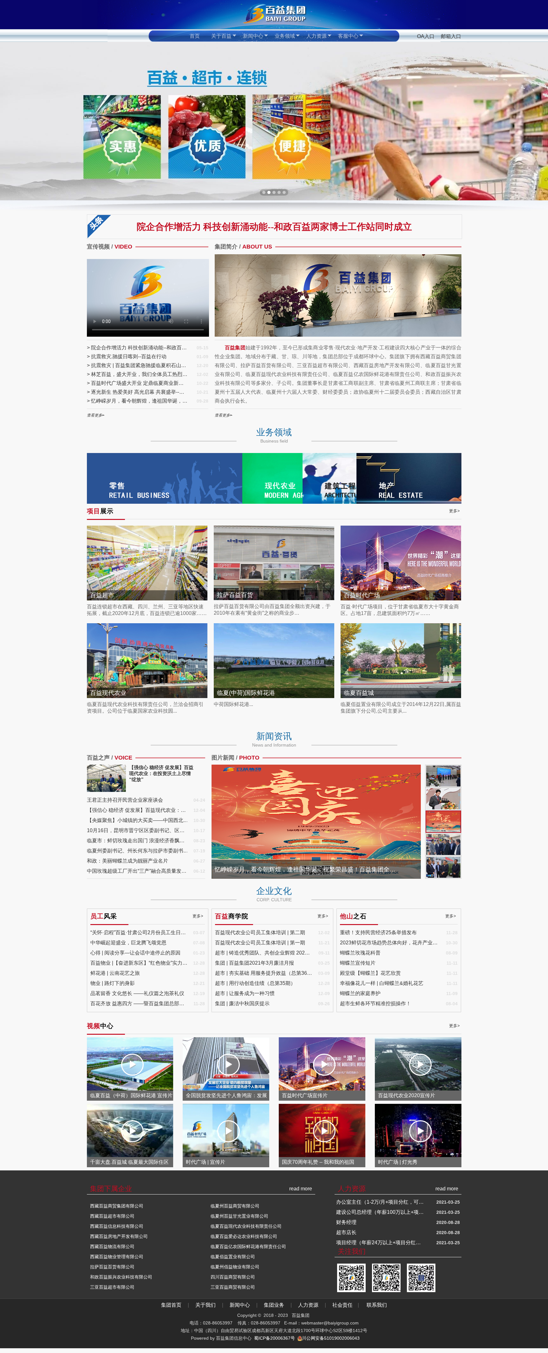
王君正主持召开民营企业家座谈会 (125, 800)
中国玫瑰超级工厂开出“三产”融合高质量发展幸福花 (137, 871)
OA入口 (425, 36)
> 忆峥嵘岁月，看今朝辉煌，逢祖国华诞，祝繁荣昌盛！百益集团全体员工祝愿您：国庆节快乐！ (137, 401)
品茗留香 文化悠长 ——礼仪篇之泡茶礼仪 (137, 993)
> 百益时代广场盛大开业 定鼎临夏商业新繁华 (137, 383)
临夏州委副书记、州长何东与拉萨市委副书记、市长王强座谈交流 (137, 850)
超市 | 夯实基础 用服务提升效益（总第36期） (263, 973)
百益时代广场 (362, 595)
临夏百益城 (359, 692)
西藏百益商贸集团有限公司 (116, 1205)
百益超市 (102, 595)
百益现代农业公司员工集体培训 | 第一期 (260, 942)
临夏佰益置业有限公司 (233, 1256)
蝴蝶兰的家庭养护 (360, 993)
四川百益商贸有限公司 (233, 1276)
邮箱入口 (451, 36)
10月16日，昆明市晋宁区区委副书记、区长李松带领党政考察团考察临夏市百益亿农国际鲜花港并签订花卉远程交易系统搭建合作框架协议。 (137, 830)
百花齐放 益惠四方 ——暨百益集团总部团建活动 (139, 1003)
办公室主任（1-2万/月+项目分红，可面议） (380, 1242)
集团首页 (172, 1305)
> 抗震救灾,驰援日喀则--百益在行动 (126, 356)
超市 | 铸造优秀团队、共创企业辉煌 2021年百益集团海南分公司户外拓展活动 (263, 952)
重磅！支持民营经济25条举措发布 (378, 932)
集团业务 (274, 1305)
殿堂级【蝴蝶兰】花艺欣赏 (370, 973)
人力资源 (316, 36)
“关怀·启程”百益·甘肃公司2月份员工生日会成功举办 (139, 932)
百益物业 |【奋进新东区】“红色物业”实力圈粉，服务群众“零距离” (139, 963)
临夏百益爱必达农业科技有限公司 (244, 1236)
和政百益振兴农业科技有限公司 (121, 1276)
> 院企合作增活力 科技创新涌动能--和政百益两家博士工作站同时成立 (137, 347)
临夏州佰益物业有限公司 (235, 1266)
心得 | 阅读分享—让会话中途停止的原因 (135, 952)
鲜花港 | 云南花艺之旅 (115, 973)
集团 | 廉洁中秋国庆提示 (242, 1003)
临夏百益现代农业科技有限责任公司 (246, 1226)
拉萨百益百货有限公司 (112, 1266)
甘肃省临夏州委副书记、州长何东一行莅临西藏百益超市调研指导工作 (308, 869)
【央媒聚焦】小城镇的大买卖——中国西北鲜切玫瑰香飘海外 (137, 820)
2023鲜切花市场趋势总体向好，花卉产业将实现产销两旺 (390, 942)
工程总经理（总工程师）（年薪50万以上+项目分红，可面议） (380, 1222)
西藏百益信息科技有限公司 (116, 1226)
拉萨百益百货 (235, 595)
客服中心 (348, 36)
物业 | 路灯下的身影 (112, 983)
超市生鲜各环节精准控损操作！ (375, 1003)
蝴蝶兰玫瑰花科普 (360, 952)
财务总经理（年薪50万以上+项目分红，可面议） (380, 1212)
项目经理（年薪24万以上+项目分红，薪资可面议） (380, 1202)
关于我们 (206, 1305)
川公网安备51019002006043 (331, 1338)
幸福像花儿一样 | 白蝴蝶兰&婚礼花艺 (381, 983)
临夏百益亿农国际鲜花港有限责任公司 (248, 1246)
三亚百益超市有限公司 (112, 1287)
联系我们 (377, 1305)
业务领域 (285, 36)
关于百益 (221, 36)
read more (300, 1188)
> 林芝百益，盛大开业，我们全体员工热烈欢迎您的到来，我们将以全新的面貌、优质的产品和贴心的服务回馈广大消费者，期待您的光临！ (137, 374)
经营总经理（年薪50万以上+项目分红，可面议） (380, 1232)
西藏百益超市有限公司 (112, 1216)
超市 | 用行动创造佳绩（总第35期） (255, 983)
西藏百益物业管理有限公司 (116, 1256)
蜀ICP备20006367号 (274, 1338)
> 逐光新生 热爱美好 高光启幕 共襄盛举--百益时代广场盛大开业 (137, 392)
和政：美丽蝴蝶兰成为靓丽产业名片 (127, 861)
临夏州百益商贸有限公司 (235, 1205)
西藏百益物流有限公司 (112, 1246)
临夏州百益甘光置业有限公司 (239, 1216)
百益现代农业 (108, 692)
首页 (195, 36)
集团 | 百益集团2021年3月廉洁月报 (254, 963)
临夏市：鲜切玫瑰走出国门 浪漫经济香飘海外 (137, 840)
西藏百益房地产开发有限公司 (119, 1236)
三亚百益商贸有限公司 (233, 1287)
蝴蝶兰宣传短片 (357, 963)
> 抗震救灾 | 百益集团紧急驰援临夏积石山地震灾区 (137, 365)
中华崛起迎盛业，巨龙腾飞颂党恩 (128, 942)
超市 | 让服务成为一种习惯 (245, 993)
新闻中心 (253, 36)
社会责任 (342, 1305)
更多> (454, 510)
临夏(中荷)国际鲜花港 (246, 692)
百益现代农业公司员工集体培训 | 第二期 (260, 932)
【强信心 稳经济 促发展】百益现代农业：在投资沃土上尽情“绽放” (137, 810)
